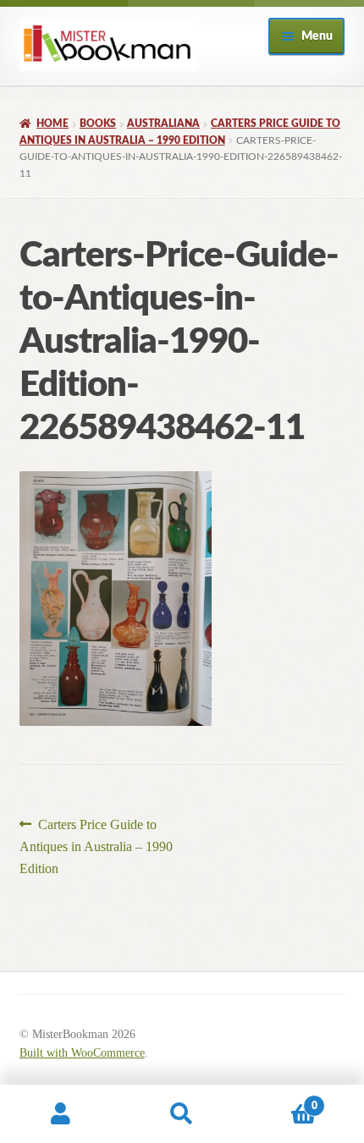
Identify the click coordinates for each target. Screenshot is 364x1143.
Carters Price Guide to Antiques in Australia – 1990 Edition (96, 846)
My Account (60, 1114)
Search (181, 1114)
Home (52, 123)
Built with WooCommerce (82, 1053)
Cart (280, 1100)
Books (98, 123)
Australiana (163, 123)
